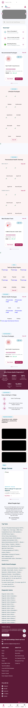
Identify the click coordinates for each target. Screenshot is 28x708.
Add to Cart (19, 78)
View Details (10, 78)
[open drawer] (2, 6)
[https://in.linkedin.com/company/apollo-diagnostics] (3, 688)
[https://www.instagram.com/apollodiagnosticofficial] (3, 686)
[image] (7, 6)
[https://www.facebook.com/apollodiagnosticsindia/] (3, 691)
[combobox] (11, 2)
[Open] (17, 2)
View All (24, 52)
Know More (5, 635)
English (22, 706)
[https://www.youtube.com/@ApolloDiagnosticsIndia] (3, 696)
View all (14, 290)
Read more (7, 495)
